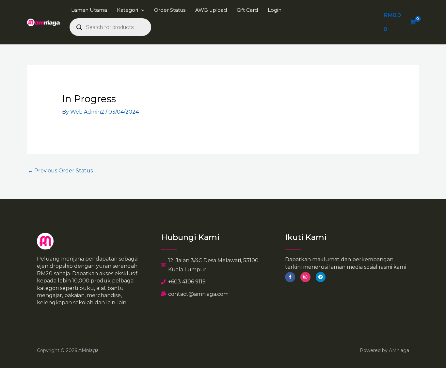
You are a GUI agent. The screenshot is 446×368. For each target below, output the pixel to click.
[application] (141, 10)
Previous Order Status (60, 171)
